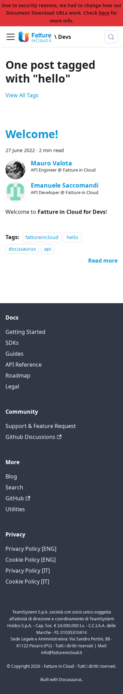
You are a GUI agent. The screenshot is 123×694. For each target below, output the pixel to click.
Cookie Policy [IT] (27, 581)
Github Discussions (30, 437)
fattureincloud (41, 237)
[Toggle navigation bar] (10, 37)
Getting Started (25, 332)
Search (14, 487)
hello (72, 237)
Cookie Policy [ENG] (30, 559)
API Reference (23, 364)
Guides (14, 353)
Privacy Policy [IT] (27, 570)
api (47, 249)
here (104, 13)
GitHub (14, 498)
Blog (11, 476)
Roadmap (17, 375)
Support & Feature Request (40, 426)
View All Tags (22, 95)
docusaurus (22, 249)
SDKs (12, 342)
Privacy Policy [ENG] (30, 548)
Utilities (15, 509)
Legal (12, 386)
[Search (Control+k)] (111, 36)
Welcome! (31, 134)
